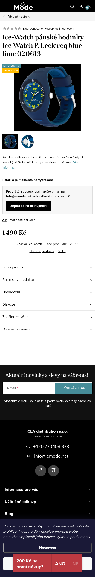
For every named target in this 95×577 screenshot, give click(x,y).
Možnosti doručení (23, 219)
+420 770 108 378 (51, 446)
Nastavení (47, 547)
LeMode (40, 470)
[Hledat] (72, 6)
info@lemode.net (51, 456)
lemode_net (53, 470)
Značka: (29, 244)
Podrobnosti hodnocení (59, 28)
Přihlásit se (74, 388)
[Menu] (6, 6)
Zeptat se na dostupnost (28, 205)
